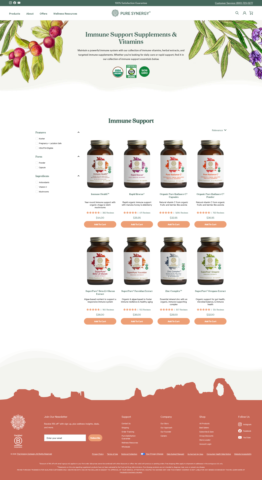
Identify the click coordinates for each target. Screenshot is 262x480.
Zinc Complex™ (173, 291)
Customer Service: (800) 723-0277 (234, 3)
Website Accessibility (242, 453)
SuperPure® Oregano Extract (210, 291)
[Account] (244, 13)
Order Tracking (128, 431)
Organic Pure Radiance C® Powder (210, 195)
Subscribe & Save (206, 431)
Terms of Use (112, 453)
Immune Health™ (100, 194)
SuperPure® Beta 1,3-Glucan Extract (100, 292)
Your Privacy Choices (154, 453)
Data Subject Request (175, 453)
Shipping (125, 427)
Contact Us (126, 423)
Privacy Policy (98, 453)
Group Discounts (206, 435)
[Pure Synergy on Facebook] (14, 2)
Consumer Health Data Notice (219, 453)
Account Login (205, 443)
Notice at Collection (129, 453)
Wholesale (126, 446)
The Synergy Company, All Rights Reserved (34, 453)
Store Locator (205, 439)
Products (14, 13)
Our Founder (166, 431)
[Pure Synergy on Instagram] (10, 2)
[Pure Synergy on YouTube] (19, 2)
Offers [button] (43, 13)
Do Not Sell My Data (195, 454)
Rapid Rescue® (136, 194)
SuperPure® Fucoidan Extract (137, 291)
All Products (204, 423)
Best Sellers (204, 427)
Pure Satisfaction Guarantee (129, 437)
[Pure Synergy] (131, 13)
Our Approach (166, 427)
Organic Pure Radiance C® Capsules (173, 195)
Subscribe (95, 437)
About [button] (30, 13)
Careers (164, 435)
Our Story (165, 423)
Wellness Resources (65, 13)
